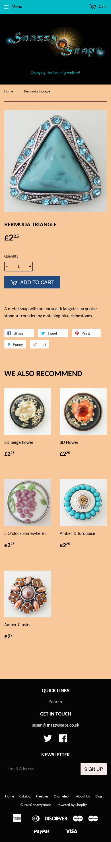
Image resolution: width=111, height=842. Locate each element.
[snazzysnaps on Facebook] (63, 740)
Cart (102, 7)
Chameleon (62, 796)
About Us (83, 796)
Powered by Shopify (72, 805)
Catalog (24, 796)
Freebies (42, 796)
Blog (98, 796)
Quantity (11, 256)
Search (55, 702)
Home (8, 91)
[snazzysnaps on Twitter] (48, 740)
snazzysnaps (42, 805)
